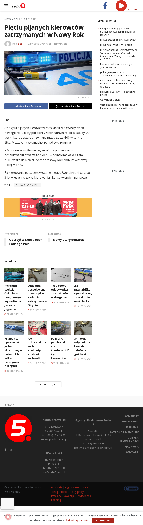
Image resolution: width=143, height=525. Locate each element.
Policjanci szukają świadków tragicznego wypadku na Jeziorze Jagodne (12, 297)
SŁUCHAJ (133, 9)
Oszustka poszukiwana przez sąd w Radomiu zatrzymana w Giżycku (37, 295)
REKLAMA (132, 427)
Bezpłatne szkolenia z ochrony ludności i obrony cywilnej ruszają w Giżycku (118, 83)
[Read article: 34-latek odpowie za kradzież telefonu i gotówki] (84, 328)
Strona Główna (12, 18)
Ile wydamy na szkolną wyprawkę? (118, 39)
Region (26, 18)
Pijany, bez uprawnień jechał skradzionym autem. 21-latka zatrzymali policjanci (13, 352)
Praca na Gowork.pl (62, 496)
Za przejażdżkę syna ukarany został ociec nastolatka (83, 293)
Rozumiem (103, 520)
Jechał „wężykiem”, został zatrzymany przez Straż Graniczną (118, 74)
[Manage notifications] (8, 517)
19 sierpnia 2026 (37, 363)
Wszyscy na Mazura (110, 99)
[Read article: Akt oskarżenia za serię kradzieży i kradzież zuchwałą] (37, 328)
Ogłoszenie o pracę (77, 487)
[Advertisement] (120, 141)
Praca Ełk (56, 487)
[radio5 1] (48, 207)
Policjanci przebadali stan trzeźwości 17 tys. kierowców (60, 348)
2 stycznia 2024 (36, 43)
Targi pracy (77, 492)
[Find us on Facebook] (5, 450)
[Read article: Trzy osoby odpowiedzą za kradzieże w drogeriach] (61, 275)
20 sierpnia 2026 (61, 302)
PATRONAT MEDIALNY (124, 432)
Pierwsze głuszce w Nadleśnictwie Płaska (117, 93)
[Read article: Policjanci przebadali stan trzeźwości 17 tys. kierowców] (61, 328)
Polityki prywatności (77, 520)
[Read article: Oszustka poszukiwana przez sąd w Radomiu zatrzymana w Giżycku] (37, 275)
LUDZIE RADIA (130, 421)
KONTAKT (132, 452)
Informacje (60, 43)
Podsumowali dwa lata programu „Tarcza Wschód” (117, 66)
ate (20, 43)
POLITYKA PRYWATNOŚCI (129, 439)
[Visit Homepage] (19, 5)
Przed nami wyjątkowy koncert (116, 44)
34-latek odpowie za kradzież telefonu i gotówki (82, 346)
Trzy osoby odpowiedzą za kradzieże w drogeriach (60, 291)
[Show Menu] (6, 5)
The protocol (59, 492)
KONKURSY (132, 416)
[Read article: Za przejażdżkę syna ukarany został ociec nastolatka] (84, 275)
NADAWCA (132, 446)
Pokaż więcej (48, 384)
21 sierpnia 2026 (14, 314)
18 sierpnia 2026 (84, 359)
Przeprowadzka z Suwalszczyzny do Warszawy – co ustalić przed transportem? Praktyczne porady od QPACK (119, 54)
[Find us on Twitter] (11, 450)
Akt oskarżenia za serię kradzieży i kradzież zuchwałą (37, 348)
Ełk (34, 18)
